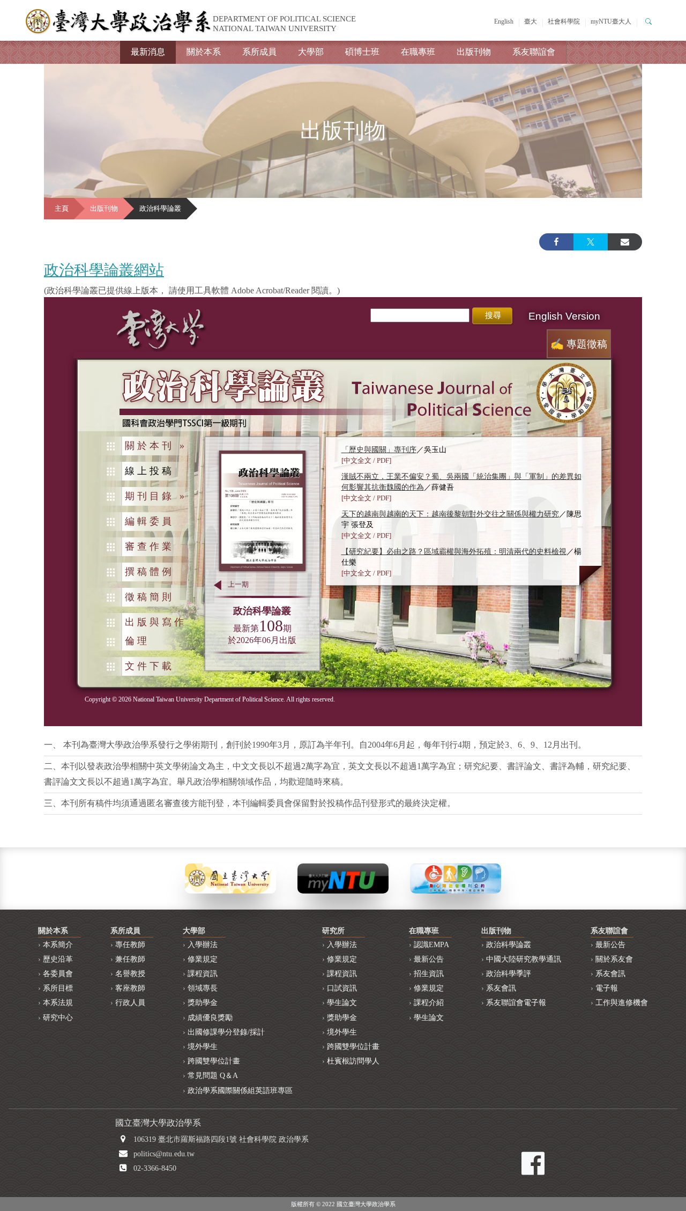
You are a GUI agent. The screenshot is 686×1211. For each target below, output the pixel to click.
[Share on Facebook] (556, 241)
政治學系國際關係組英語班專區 (240, 1091)
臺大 (530, 21)
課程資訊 (203, 974)
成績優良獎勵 (210, 1018)
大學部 (311, 52)
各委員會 (58, 974)
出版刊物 (474, 52)
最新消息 (148, 52)
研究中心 (58, 1018)
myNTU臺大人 (611, 21)
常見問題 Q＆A (213, 1076)
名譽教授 (130, 974)
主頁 (62, 208)
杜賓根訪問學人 (353, 1061)
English (503, 21)
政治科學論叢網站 (104, 270)
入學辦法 (203, 945)
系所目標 (58, 988)
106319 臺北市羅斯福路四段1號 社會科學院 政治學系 (221, 1139)
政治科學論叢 (508, 945)
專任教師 (130, 945)
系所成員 (259, 52)
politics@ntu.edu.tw (164, 1154)
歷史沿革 (58, 959)
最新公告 (429, 959)
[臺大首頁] (230, 877)
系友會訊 (501, 988)
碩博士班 (362, 52)
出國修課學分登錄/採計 (226, 1032)
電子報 (606, 988)
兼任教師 (130, 959)
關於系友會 (614, 959)
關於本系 (204, 52)
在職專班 (418, 52)
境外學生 (203, 1047)
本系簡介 (58, 945)
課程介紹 (429, 1003)
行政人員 (130, 1003)
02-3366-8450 (154, 1168)
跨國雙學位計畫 (214, 1061)
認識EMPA (431, 945)
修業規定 (203, 959)
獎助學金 (203, 1003)
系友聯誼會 (533, 52)
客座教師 (130, 988)
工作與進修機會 (621, 1003)
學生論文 (342, 1003)
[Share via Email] (625, 241)
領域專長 (203, 988)
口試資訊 (342, 988)
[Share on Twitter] (590, 241)
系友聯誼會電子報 (516, 1003)
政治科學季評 (508, 974)
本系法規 (58, 1003)
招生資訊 (429, 974)
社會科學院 (564, 21)
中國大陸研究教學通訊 (523, 959)
